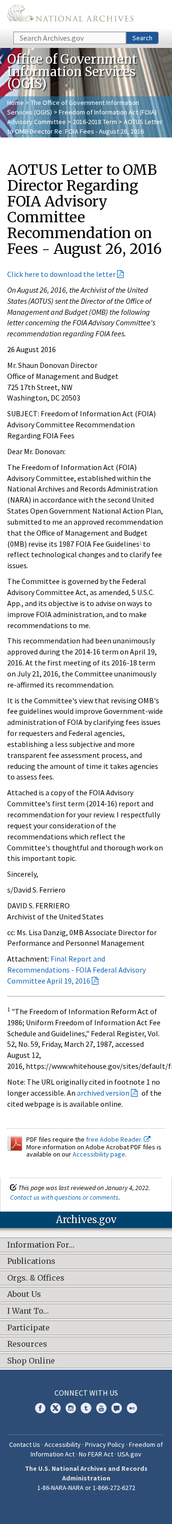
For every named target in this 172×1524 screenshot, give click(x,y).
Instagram (70, 1408)
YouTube (101, 1408)
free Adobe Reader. (115, 1139)
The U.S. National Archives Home (70, 15)
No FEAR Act (96, 1454)
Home (15, 102)
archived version (103, 1093)
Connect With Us (86, 1393)
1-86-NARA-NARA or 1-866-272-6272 (86, 1487)
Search (142, 38)
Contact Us (24, 1444)
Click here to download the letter (61, 274)
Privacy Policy (105, 1444)
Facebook (40, 1408)
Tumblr (86, 1408)
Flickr (132, 1408)
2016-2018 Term (95, 121)
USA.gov (129, 1454)
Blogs (116, 1408)
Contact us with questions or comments (64, 1197)
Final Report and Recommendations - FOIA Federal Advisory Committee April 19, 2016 (76, 969)
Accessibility (62, 1444)
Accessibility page (99, 1154)
